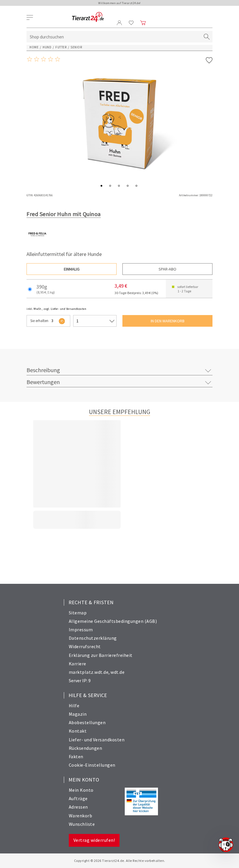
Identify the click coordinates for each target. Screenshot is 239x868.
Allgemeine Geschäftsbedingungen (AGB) (113, 621)
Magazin (78, 714)
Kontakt (78, 731)
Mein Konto (81, 790)
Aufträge (78, 798)
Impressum (81, 629)
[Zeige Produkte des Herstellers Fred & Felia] (37, 243)
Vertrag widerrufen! (94, 840)
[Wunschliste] (131, 23)
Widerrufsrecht (85, 646)
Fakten (76, 756)
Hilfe (74, 705)
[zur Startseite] (88, 17)
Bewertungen (43, 382)
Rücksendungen (85, 748)
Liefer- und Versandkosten (97, 740)
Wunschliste (82, 824)
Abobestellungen (87, 722)
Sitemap (78, 613)
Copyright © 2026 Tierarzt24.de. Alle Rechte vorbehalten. (119, 860)
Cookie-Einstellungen (92, 765)
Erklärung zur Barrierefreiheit (101, 655)
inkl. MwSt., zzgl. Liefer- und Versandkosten (56, 309)
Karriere (77, 664)
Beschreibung (43, 370)
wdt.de (117, 672)
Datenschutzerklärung (93, 638)
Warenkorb (80, 815)
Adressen (78, 807)
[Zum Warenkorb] (143, 23)
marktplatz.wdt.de (89, 672)
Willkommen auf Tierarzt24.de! (119, 3)
